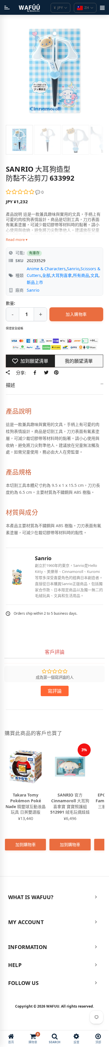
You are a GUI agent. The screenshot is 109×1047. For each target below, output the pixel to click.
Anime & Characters (46, 268)
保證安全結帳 (14, 328)
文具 (94, 275)
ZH (86, 7)
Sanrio (73, 268)
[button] (20, 192)
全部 (46, 275)
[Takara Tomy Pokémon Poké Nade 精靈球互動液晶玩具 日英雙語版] (25, 766)
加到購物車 (25, 844)
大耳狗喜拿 (61, 275)
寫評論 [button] (55, 691)
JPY (58, 7)
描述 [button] (10, 385)
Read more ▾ (17, 239)
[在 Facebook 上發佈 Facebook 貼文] (36, 372)
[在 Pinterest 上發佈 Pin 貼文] (56, 372)
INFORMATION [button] (27, 946)
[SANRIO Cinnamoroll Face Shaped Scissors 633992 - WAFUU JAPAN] (19, 140)
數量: (10, 303)
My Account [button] (26, 922)
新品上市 (35, 282)
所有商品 (81, 275)
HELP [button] (15, 964)
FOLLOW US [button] (23, 982)
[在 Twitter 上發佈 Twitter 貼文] (46, 372)
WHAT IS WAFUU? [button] (31, 897)
